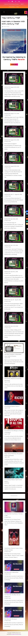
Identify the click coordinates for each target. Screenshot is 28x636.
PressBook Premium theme (16, 634)
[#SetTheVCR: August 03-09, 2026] (14, 158)
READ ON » (14, 65)
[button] (27, 211)
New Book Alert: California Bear (11, 572)
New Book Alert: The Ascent (10, 619)
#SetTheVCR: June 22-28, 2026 (11, 326)
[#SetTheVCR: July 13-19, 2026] (14, 237)
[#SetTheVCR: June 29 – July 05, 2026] (14, 291)
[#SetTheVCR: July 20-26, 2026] (14, 211)
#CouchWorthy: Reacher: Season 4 (11, 406)
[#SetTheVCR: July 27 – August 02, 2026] (14, 186)
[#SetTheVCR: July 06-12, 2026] (14, 263)
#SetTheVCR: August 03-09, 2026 (11, 166)
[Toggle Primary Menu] (25, 12)
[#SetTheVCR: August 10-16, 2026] (14, 132)
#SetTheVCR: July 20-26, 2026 (11, 219)
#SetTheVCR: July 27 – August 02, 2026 (13, 194)
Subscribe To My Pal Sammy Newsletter (11, 4)
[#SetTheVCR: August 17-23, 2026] (14, 105)
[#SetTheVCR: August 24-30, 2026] (14, 79)
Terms (17, 6)
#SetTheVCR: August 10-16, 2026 (11, 139)
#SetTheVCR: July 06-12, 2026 (11, 271)
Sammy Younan (6, 26)
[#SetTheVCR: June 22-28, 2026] (14, 318)
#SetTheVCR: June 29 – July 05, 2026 (12, 299)
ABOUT (22, 4)
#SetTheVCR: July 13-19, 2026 (11, 245)
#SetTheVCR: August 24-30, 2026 (11, 87)
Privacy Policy (12, 6)
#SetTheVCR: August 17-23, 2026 (11, 113)
